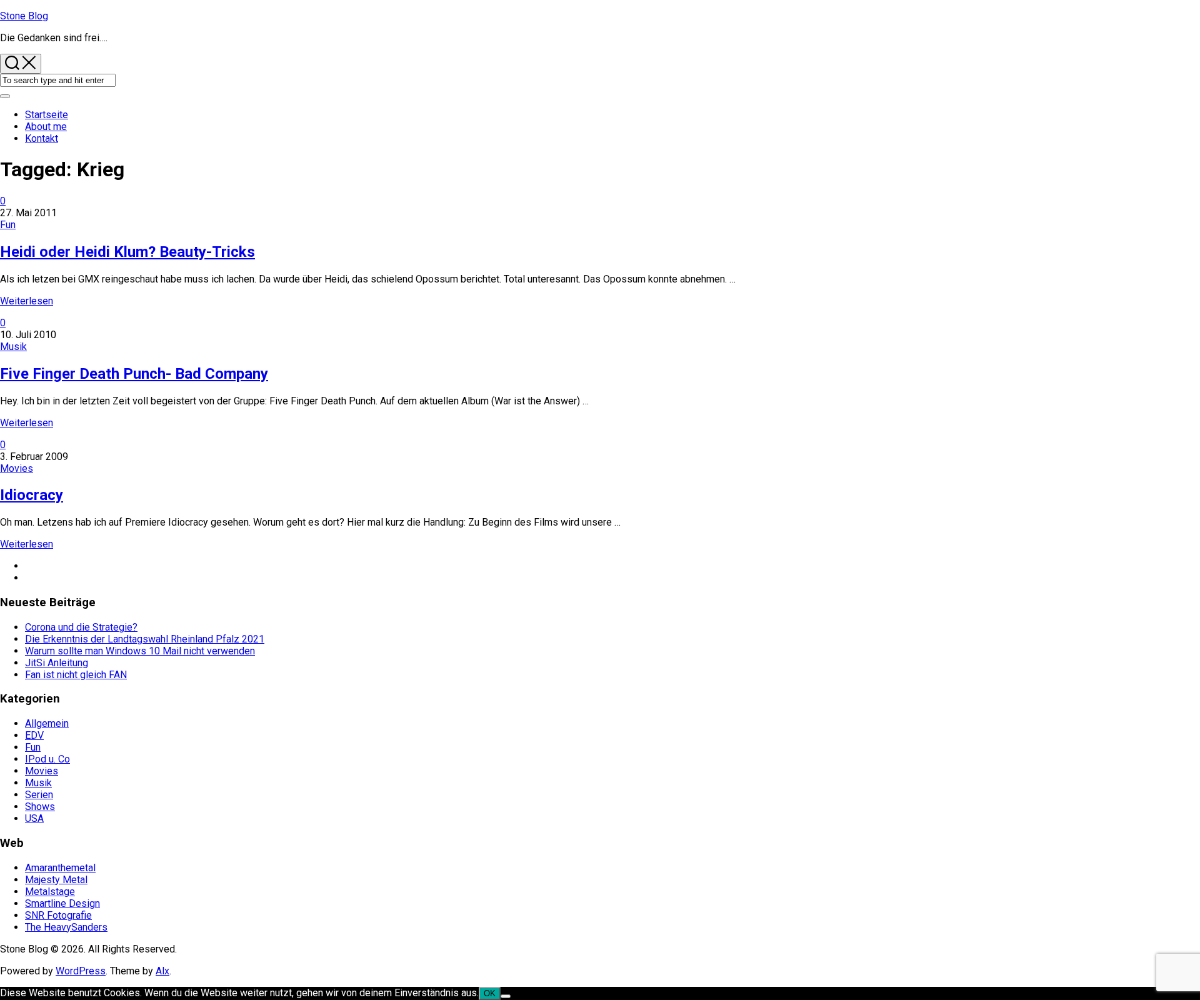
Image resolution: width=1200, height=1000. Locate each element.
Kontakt (41, 138)
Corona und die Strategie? (81, 627)
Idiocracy (31, 495)
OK (490, 993)
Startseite (46, 115)
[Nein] (506, 996)
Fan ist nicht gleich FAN (76, 675)
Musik (13, 346)
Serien (39, 795)
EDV (34, 735)
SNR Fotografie (58, 915)
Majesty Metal (56, 880)
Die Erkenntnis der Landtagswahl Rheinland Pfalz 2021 (144, 639)
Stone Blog (24, 16)
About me (46, 126)
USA (34, 818)
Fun (8, 225)
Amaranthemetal (60, 868)
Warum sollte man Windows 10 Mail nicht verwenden (140, 651)
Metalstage (50, 892)
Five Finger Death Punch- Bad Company (134, 373)
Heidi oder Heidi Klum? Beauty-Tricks (127, 252)
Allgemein (47, 723)
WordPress (81, 971)
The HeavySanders (66, 927)
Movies (16, 468)
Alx (162, 971)
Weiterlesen (26, 301)
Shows (40, 806)
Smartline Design (62, 903)
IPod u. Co (47, 759)
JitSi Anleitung (56, 663)
